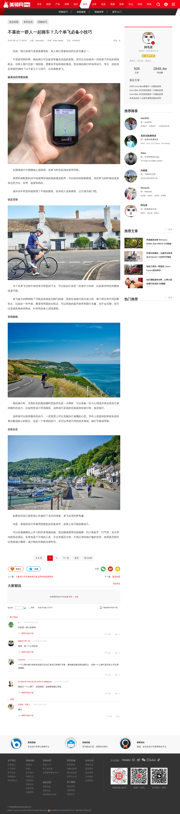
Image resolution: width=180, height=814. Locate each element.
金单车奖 (30, 788)
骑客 (121, 4)
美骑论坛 (30, 776)
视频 (112, 4)
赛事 (67, 4)
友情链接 (89, 780)
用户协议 (11, 772)
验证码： (11, 608)
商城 (149, 4)
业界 (94, 4)
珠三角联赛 (48, 768)
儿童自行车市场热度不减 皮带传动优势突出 (35, 577)
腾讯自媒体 (72, 772)
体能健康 (81, 12)
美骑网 (29, 765)
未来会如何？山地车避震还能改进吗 (145, 98)
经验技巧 (63, 12)
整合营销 (71, 786)
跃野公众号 (72, 776)
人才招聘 (11, 768)
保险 (140, 4)
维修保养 (99, 12)
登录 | (71, 597)
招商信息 (71, 790)
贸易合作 (71, 794)
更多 (170, 229)
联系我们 (11, 765)
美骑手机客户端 (27, 633)
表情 (32, 608)
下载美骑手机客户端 (109, 608)
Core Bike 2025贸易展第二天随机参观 (146, 90)
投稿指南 (11, 776)
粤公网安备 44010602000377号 (62, 810)
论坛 (131, 4)
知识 (85, 4)
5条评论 (116, 584)
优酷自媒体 (72, 768)
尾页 (76, 558)
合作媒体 (89, 776)
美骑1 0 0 (47, 765)
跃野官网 (71, 765)
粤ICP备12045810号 (83, 810)
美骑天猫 (47, 786)
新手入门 (116, 12)
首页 (39, 4)
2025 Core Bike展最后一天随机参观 (145, 86)
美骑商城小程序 (50, 794)
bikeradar (40, 40)
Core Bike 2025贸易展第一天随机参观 (146, 94)
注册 (76, 597)
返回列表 (116, 577)
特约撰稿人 (12, 780)
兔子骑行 (30, 772)
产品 (57, 4)
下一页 (66, 558)
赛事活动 (89, 765)
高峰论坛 (30, 784)
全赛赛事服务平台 (50, 772)
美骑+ (28, 768)
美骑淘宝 (47, 790)
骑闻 (48, 4)
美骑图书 (30, 792)
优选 (103, 4)
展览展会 (89, 768)
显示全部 (88, 558)
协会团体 (89, 772)
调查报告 (30, 780)
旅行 (76, 4)
